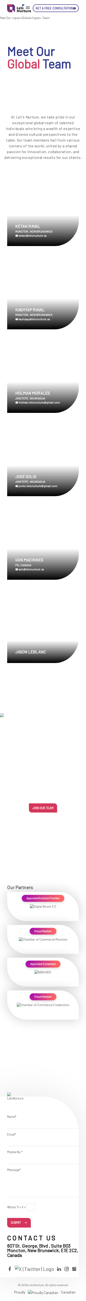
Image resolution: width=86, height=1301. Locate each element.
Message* (14, 1170)
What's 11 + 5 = (16, 1207)
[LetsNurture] (19, 8)
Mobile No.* (14, 1152)
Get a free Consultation (54, 8)
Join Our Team (43, 808)
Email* (11, 1134)
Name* (11, 1117)
